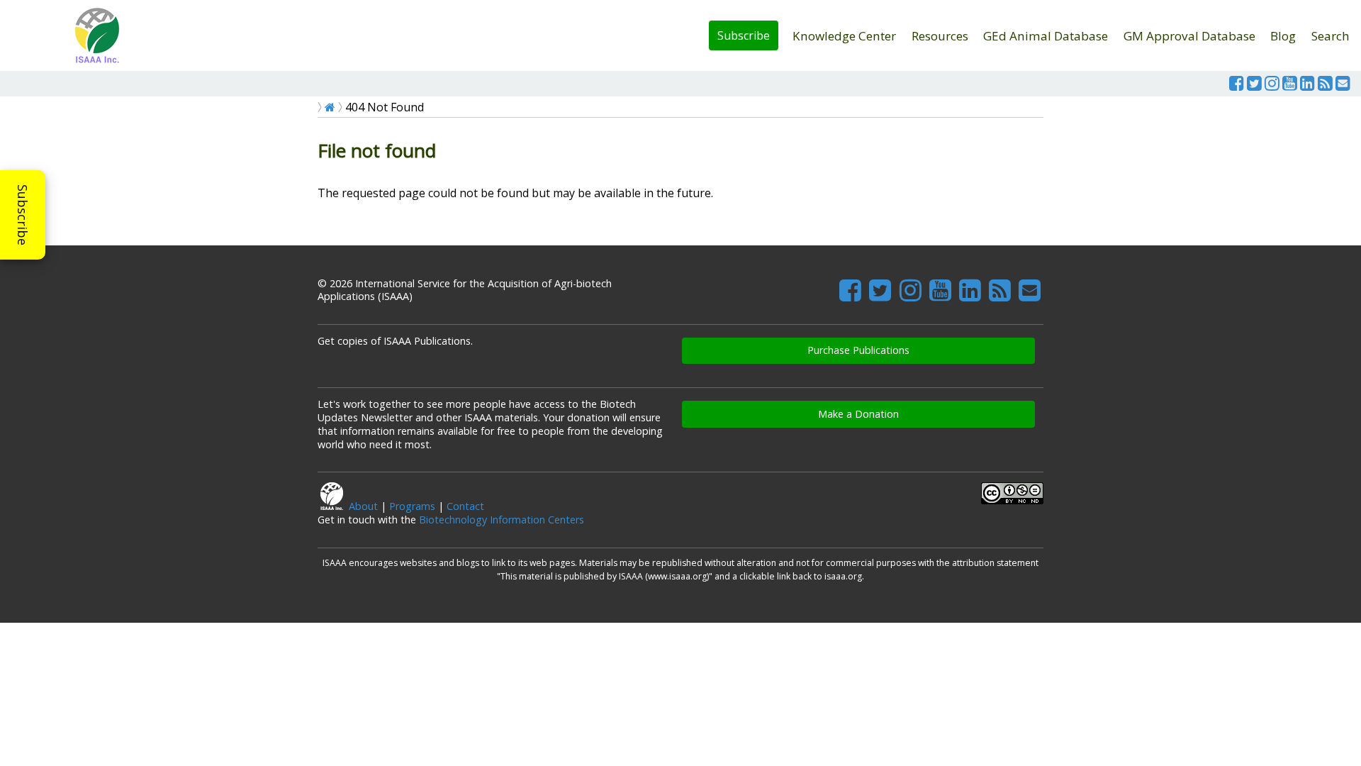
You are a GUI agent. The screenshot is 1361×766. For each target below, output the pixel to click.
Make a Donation (858, 414)
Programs (412, 506)
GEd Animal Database (1045, 36)
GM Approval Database (1189, 36)
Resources (940, 36)
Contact (465, 506)
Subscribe (743, 35)
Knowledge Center (844, 36)
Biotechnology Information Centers (501, 519)
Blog (1283, 36)
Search (1330, 36)
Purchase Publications (858, 350)
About (363, 506)
